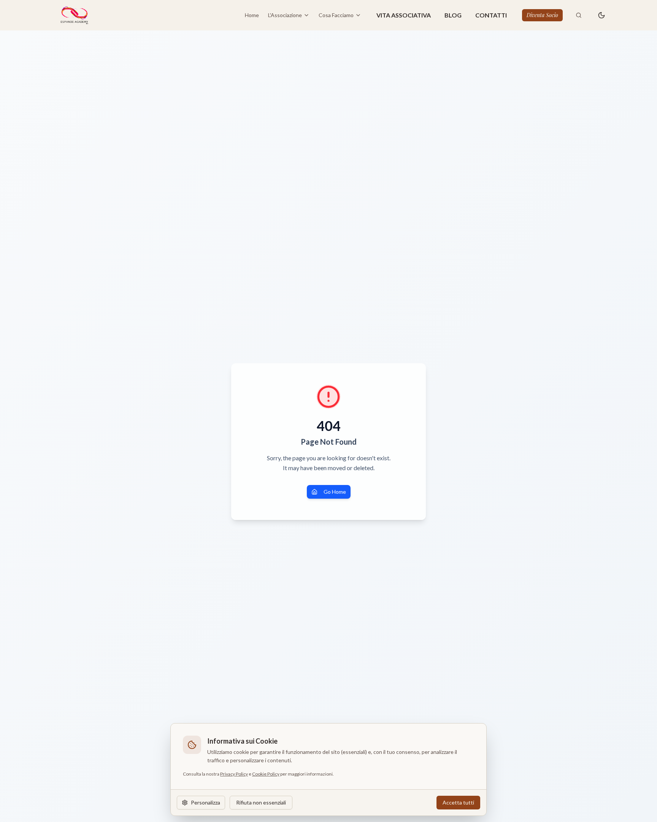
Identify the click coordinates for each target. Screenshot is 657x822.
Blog (453, 15)
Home (252, 15)
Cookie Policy (265, 774)
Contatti (491, 15)
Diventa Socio (542, 15)
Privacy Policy (234, 774)
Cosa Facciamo (336, 15)
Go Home (335, 491)
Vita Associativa (403, 15)
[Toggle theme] (601, 15)
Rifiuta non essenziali (261, 802)
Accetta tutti (458, 802)
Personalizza (205, 802)
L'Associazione (285, 15)
